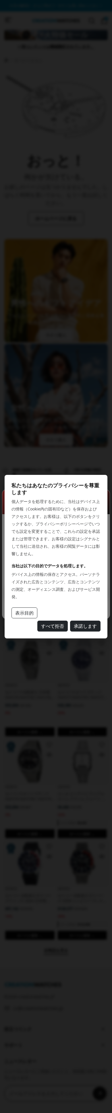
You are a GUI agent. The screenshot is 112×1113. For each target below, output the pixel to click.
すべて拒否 (52, 626)
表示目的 (24, 613)
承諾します (85, 626)
